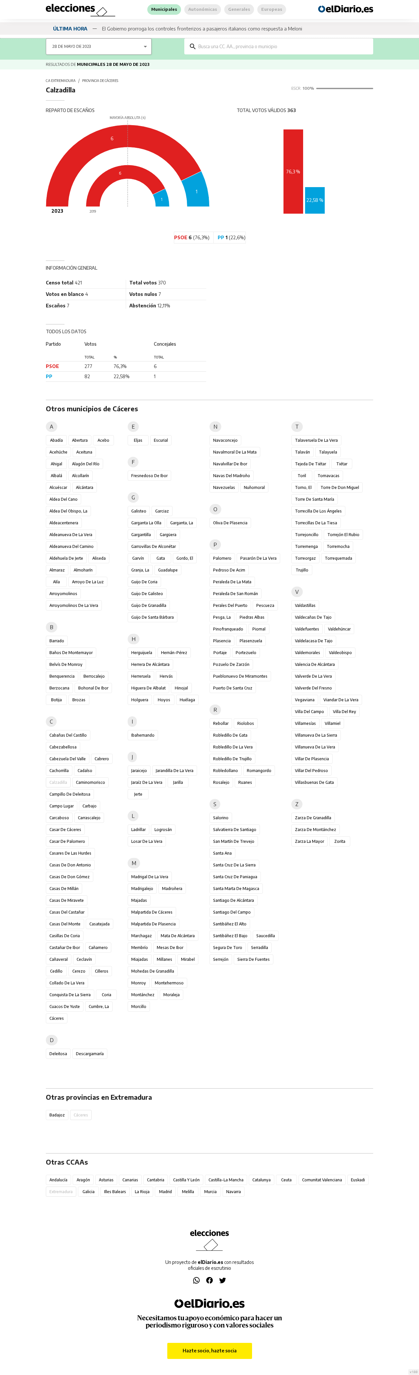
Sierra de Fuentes (253, 959)
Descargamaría (90, 1053)
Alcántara (84, 487)
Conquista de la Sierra (70, 994)
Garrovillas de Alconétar (153, 546)
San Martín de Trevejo (233, 841)
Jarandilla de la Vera (174, 770)
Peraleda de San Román (235, 593)
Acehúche (58, 452)
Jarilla (178, 782)
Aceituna (84, 452)
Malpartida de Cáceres (152, 912)
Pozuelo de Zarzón (231, 664)
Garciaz (162, 511)
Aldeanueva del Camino (71, 546)
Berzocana (59, 688)
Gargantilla (141, 534)
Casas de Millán (64, 888)
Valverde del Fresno (313, 688)
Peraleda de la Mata (232, 581)
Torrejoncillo (307, 534)
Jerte (138, 794)
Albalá (56, 475)
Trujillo (302, 570)
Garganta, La (181, 522)
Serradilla (259, 947)
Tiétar (341, 463)
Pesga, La (222, 617)
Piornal (258, 629)
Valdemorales (307, 652)
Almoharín (83, 570)
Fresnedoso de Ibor (149, 475)
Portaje (220, 652)
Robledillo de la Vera (233, 747)
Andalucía (58, 1179)
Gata (160, 558)
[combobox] (283, 46)
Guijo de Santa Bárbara (152, 617)
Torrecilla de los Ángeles (318, 511)
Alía (56, 581)
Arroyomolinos (63, 593)
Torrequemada (338, 558)
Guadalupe (168, 570)
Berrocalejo (94, 676)
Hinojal (181, 688)
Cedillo (56, 971)
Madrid (165, 1191)
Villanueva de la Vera (315, 747)
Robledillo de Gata (230, 735)
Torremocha (338, 546)
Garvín (138, 558)
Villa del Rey (344, 711)
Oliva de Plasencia (230, 522)
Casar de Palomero (67, 841)
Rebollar (220, 723)
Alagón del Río (86, 463)
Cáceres (56, 1018)
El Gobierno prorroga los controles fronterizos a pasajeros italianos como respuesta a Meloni (202, 28)
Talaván (302, 452)
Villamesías (305, 723)
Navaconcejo (225, 440)
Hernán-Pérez (174, 652)
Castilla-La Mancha (226, 1179)
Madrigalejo (142, 888)
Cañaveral (58, 959)
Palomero (222, 558)
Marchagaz (141, 935)
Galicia (88, 1191)
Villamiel (332, 723)
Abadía (56, 440)
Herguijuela (141, 652)
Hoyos (164, 699)
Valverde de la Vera (313, 676)
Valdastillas (305, 605)
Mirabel (188, 959)
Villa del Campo (309, 711)
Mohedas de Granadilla (152, 971)
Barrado (56, 640)
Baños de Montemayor (71, 652)
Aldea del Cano (63, 499)
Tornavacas (328, 475)
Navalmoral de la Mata (235, 452)
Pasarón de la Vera (258, 558)
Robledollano (225, 770)
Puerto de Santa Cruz (232, 688)
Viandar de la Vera (340, 699)
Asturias (106, 1179)
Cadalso (85, 770)
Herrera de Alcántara (150, 664)
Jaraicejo (139, 770)
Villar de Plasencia (312, 758)
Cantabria (155, 1179)
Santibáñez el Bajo (230, 935)
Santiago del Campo (232, 912)
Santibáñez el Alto (229, 923)
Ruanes (245, 782)
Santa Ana (222, 853)
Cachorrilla (59, 770)
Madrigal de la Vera (149, 876)
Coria (106, 994)
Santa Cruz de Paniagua (235, 876)
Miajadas (139, 959)
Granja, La (140, 570)
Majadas (139, 900)
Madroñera (172, 888)
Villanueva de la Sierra (316, 735)
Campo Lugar (61, 806)
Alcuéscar (58, 487)
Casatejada (99, 923)
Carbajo (89, 806)
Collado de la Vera (66, 982)
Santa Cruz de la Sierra (234, 864)
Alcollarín (80, 475)
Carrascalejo (89, 817)
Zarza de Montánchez (315, 829)
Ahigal (56, 463)
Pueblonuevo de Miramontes (240, 676)
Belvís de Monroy (65, 664)
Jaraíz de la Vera (146, 782)
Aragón (83, 1179)
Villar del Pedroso (311, 770)
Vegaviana (305, 699)
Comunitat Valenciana (322, 1179)
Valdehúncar (339, 629)
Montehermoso (169, 982)
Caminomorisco (90, 782)
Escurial (161, 440)
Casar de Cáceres (65, 829)
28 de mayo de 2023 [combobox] (71, 46)
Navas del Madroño (231, 475)
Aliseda (99, 558)
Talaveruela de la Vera (316, 440)
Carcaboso (59, 817)
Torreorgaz (305, 558)
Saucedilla (265, 935)
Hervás (166, 676)
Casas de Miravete (66, 900)
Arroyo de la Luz (88, 581)
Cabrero (102, 758)
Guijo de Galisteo (147, 593)
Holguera (139, 699)
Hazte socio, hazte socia (210, 1350)
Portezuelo (246, 652)
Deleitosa (58, 1053)
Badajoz (57, 1115)
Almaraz (57, 570)
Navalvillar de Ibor (230, 463)
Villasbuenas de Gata (314, 782)
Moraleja (171, 994)
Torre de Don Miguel (339, 487)
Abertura (80, 440)
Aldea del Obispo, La (68, 511)
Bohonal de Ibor (93, 688)
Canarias (130, 1179)
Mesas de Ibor (170, 947)
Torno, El (303, 487)
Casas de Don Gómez (69, 876)
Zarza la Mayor (309, 841)
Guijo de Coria (144, 581)
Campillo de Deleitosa (69, 794)
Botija (56, 699)
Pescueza (265, 605)
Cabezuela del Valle (67, 758)
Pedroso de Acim (229, 570)
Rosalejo (221, 782)
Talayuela (328, 452)
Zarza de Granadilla (313, 817)
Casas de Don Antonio (70, 864)
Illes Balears (115, 1191)
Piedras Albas (252, 617)
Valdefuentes (307, 629)
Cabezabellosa (63, 747)
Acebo (103, 440)
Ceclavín (84, 959)
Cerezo (78, 971)
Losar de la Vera (146, 841)
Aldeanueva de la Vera (70, 534)
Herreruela (141, 676)
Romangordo (259, 770)
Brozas (78, 699)
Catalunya (261, 1179)
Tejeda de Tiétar (310, 463)
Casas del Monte (65, 923)
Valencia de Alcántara (315, 664)
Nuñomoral (254, 487)
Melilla (188, 1191)
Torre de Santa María (314, 499)
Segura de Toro (227, 947)
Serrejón (220, 959)
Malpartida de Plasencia (153, 923)
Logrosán (163, 829)
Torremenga (306, 546)
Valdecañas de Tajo (313, 617)
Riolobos (245, 723)
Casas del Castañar (66, 912)
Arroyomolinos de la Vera (73, 605)
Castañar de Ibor (64, 947)
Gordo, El (184, 558)
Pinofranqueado (228, 629)
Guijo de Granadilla (148, 605)
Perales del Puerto (230, 605)
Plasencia (222, 640)
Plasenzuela (251, 640)
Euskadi (358, 1179)
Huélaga (187, 699)
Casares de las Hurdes (70, 853)
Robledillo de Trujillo (232, 758)
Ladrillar (138, 829)
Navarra (233, 1191)
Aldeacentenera (63, 522)
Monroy (138, 982)
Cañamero (98, 947)
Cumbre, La (99, 1006)
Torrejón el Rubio (343, 534)
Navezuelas (224, 487)
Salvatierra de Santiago (234, 829)
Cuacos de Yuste (64, 1006)
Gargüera (168, 534)
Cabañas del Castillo (68, 735)
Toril (302, 475)
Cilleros (101, 971)
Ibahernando (143, 735)
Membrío (139, 947)
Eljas (138, 440)
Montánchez (143, 994)
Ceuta (286, 1179)
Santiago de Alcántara (233, 900)
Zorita (339, 841)
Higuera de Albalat (148, 688)
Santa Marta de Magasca (236, 888)
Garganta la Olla (146, 522)
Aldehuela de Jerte (66, 558)
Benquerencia (62, 676)
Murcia (210, 1191)
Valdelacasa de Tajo (314, 640)
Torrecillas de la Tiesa (316, 522)
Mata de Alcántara (178, 935)
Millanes (164, 959)
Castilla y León (186, 1179)
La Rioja (142, 1191)
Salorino (220, 817)
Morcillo (138, 1006)
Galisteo (138, 511)
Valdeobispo (340, 652)
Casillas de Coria (64, 935)
